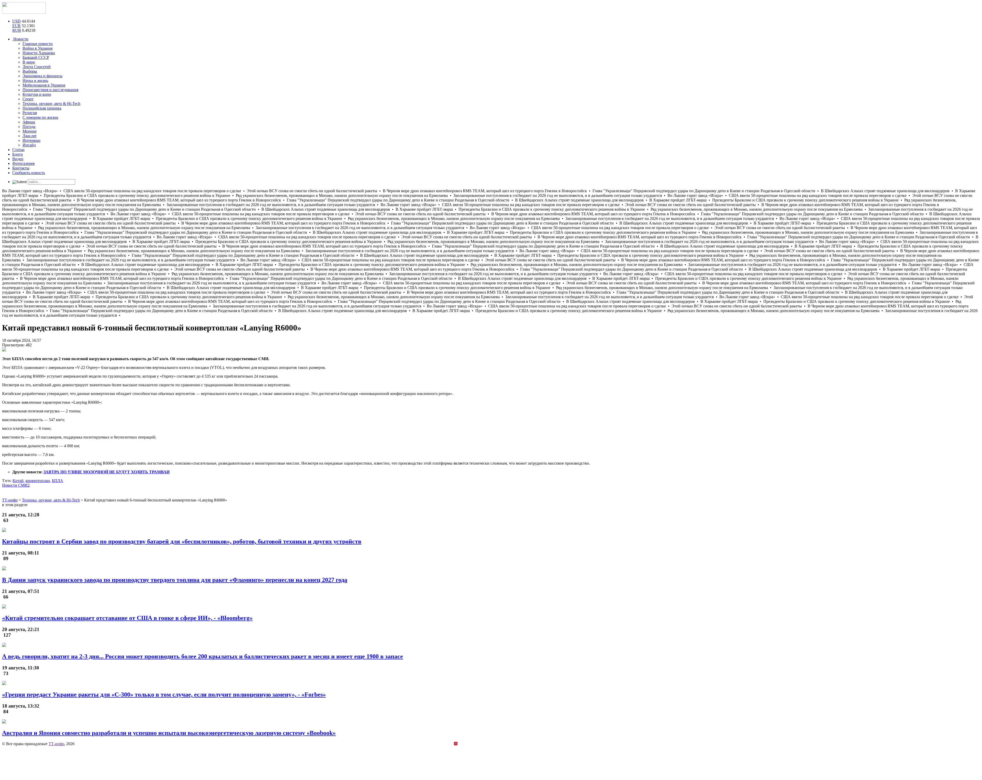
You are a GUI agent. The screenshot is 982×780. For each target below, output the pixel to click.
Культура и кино (37, 94)
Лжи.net (29, 136)
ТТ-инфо (56, 744)
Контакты (20, 168)
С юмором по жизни (40, 117)
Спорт (28, 99)
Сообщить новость (28, 172)
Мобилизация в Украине (44, 85)
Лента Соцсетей (37, 67)
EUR (16, 26)
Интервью (31, 140)
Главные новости (38, 43)
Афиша (29, 122)
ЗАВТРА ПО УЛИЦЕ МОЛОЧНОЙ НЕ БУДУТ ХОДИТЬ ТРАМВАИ (106, 472)
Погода (29, 126)
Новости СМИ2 (16, 485)
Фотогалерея (23, 163)
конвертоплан (38, 480)
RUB (16, 30)
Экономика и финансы (42, 76)
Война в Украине (38, 48)
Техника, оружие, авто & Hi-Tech (51, 103)
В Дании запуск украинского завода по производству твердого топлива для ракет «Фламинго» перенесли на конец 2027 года (174, 579)
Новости (20, 39)
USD (16, 21)
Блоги (17, 154)
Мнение (30, 131)
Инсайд (29, 145)
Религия (30, 113)
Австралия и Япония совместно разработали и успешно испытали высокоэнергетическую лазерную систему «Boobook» (169, 733)
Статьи (18, 149)
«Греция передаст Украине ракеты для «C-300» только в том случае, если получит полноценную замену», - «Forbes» (164, 694)
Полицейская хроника (42, 108)
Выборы (30, 71)
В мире (29, 62)
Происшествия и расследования (50, 90)
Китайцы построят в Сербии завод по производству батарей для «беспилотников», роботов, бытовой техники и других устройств (181, 541)
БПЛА (57, 480)
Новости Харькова (39, 53)
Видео (17, 159)
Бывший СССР (36, 57)
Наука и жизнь (35, 80)
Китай (18, 480)
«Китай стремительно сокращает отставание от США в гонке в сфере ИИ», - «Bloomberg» (127, 618)
